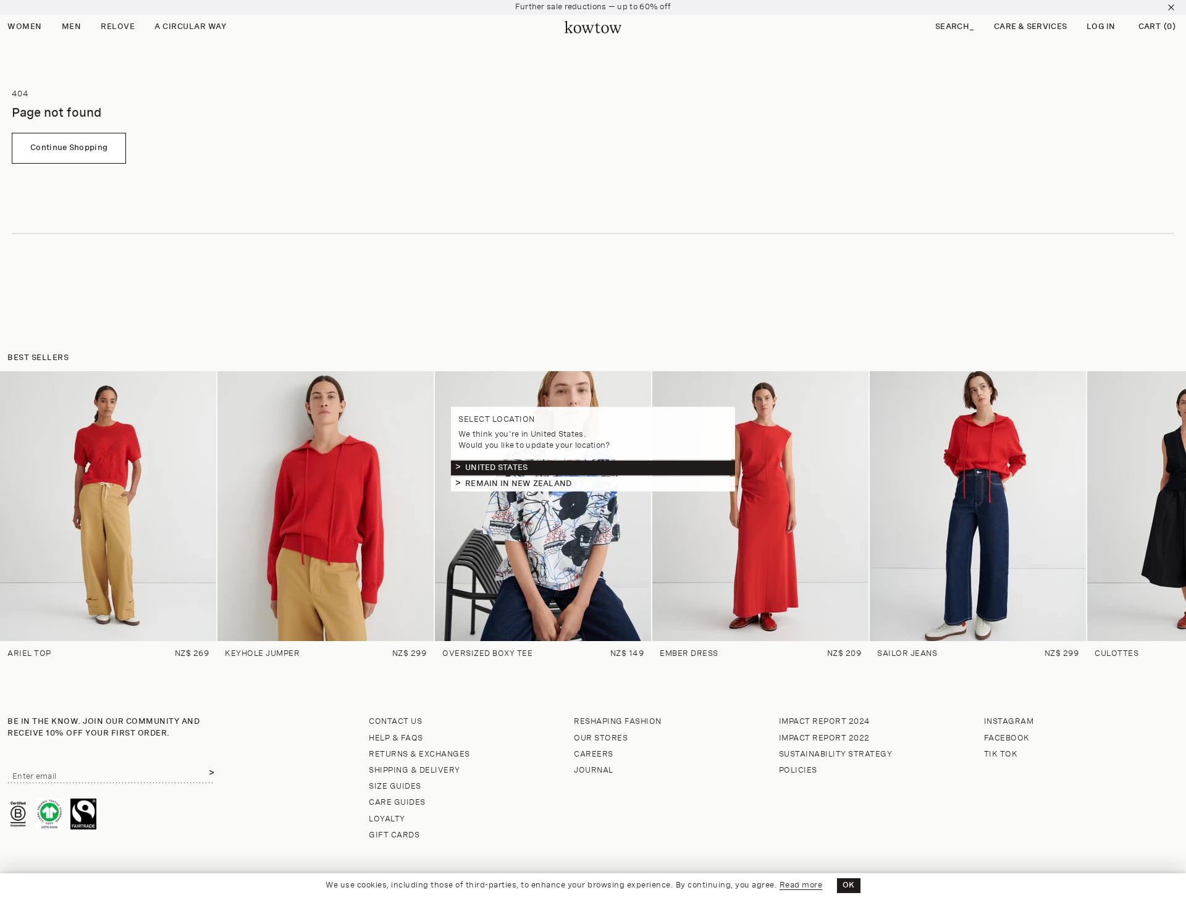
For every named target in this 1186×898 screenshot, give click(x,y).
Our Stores (601, 738)
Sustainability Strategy (836, 754)
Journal (593, 770)
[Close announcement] (1171, 7)
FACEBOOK (1007, 738)
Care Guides (397, 803)
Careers (593, 754)
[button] (954, 27)
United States (496, 467)
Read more (801, 885)
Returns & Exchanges (419, 754)
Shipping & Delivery (414, 770)
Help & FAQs (396, 738)
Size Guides (395, 787)
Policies (798, 770)
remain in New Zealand (518, 483)
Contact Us (395, 722)
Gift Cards (394, 835)
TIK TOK (1001, 754)
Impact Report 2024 (824, 722)
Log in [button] (1101, 27)
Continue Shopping (68, 148)
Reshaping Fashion (618, 722)
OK (849, 885)
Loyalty (387, 819)
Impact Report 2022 (824, 738)
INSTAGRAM (1009, 722)
